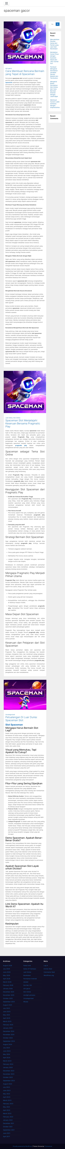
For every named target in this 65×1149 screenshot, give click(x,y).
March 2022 (7, 1113)
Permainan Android (30, 979)
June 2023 (6, 1090)
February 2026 (8, 985)
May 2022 (6, 1107)
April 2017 (6, 1136)
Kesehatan (27, 975)
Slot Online (16, 418)
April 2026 (6, 979)
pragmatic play (21, 445)
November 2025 (8, 995)
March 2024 (7, 1061)
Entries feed (48, 969)
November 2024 (8, 1034)
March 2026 (7, 982)
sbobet (25, 982)
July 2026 (6, 969)
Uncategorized (10, 714)
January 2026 (8, 988)
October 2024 (8, 1038)
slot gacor (8, 68)
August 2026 (7, 965)
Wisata (25, 1002)
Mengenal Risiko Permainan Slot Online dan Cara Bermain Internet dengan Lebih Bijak (54, 89)
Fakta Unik (27, 965)
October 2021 (7, 1127)
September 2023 (9, 1080)
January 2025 (8, 1028)
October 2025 (8, 998)
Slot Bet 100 (27, 985)
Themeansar (48, 1146)
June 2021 (6, 1133)
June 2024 (6, 1051)
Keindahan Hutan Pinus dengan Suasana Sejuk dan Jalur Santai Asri (54, 57)
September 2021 (9, 1130)
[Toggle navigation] (6, 3)
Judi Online (9, 418)
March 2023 (7, 1100)
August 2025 (7, 1005)
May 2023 (6, 1094)
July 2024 (6, 1048)
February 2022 (8, 1117)
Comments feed (49, 972)
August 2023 (7, 1084)
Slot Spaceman (14, 724)
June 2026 (6, 972)
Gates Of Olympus (29, 969)
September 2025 (9, 1002)
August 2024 (7, 1044)
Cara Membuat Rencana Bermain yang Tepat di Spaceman (24, 72)
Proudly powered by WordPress (22, 1146)
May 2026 (6, 975)
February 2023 (8, 1103)
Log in (46, 965)
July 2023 (6, 1087)
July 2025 (6, 1008)
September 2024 (9, 1041)
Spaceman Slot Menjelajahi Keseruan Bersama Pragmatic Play (22, 423)
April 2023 (6, 1097)
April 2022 (6, 1110)
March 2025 (7, 1021)
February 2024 (8, 1064)
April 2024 (6, 1057)
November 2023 (8, 1074)
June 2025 (6, 1011)
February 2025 (8, 1025)
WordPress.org (49, 975)
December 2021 (8, 1123)
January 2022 (8, 1120)
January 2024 (8, 1067)
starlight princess (29, 995)
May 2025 (6, 1015)
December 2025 (8, 992)
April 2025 (6, 1018)
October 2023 (8, 1077)
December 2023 (8, 1071)
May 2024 (6, 1054)
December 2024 (8, 1031)
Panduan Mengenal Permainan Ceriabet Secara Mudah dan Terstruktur (54, 72)
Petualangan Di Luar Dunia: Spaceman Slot (21, 719)
